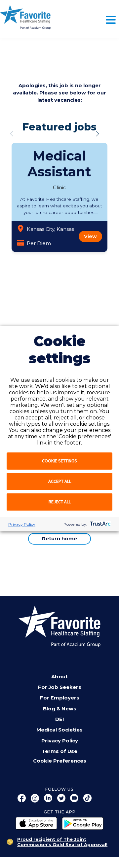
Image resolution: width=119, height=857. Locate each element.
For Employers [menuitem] (59, 698)
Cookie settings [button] (59, 461)
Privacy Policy (21, 524)
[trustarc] (99, 524)
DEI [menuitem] (59, 719)
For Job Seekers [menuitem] (59, 687)
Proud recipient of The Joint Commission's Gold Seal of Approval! (62, 842)
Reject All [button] (60, 502)
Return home (59, 539)
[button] (97, 133)
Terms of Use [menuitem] (59, 751)
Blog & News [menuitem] (59, 709)
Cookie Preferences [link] (59, 761)
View (90, 236)
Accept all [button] (59, 481)
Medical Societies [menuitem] (59, 730)
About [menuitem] (59, 677)
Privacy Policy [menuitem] (59, 741)
